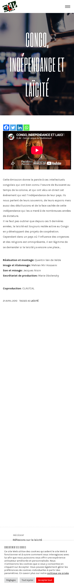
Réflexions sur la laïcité (27, 537)
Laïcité (35, 301)
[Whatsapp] (26, 128)
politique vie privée (58, 573)
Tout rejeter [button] (27, 580)
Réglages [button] (11, 580)
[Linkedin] (20, 128)
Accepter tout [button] (45, 580)
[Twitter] (13, 128)
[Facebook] (6, 128)
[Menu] (67, 6)
